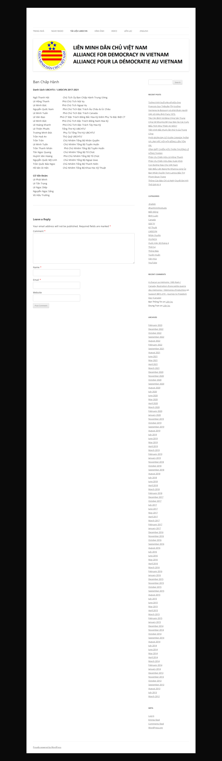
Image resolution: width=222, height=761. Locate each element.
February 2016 (155, 571)
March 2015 (154, 614)
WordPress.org (155, 727)
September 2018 (156, 469)
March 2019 (154, 450)
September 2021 (156, 348)
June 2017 (153, 508)
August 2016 (154, 547)
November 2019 (156, 418)
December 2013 (155, 672)
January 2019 (154, 458)
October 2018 (154, 465)
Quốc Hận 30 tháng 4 (158, 243)
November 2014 (156, 629)
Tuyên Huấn (154, 254)
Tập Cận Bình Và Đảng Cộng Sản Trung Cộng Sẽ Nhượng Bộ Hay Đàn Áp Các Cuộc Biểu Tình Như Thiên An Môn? (168, 122)
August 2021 (154, 352)
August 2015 (154, 594)
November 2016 (156, 536)
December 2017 (155, 497)
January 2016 (154, 575)
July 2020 (152, 391)
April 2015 (153, 610)
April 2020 (153, 403)
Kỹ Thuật (152, 227)
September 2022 (156, 336)
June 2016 (153, 555)
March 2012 (154, 696)
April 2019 (153, 446)
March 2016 (154, 567)
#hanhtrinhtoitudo (157, 207)
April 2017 (153, 516)
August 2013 (154, 688)
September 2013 (156, 684)
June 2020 (153, 395)
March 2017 (154, 520)
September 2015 (156, 590)
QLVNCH (152, 239)
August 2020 (154, 387)
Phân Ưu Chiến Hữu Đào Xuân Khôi (165, 161)
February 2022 (155, 344)
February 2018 (155, 493)
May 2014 (153, 653)
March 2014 (154, 661)
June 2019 (153, 438)
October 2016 (154, 540)
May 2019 (153, 442)
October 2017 (154, 501)
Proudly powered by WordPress (47, 747)
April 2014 (153, 657)
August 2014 (154, 641)
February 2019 (155, 454)
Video (114, 31)
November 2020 (156, 375)
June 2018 (153, 481)
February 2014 (155, 665)
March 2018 (154, 489)
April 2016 (153, 563)
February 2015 (155, 618)
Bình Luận (153, 215)
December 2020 (155, 372)
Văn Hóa (152, 258)
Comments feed (156, 723)
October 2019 (154, 422)
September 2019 (156, 426)
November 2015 (156, 583)
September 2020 (156, 383)
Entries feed (154, 719)
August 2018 (154, 473)
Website (37, 292)
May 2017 (153, 512)
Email (37, 279)
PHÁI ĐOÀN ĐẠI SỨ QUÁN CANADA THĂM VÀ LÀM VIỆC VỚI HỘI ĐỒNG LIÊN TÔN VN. (168, 141)
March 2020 (154, 407)
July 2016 (152, 551)
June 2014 (153, 649)
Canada (152, 219)
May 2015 (153, 606)
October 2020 (154, 379)
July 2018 (152, 477)
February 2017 (155, 524)
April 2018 (153, 485)
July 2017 (152, 504)
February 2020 (155, 411)
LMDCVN (42, 16)
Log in (151, 715)
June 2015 (153, 602)
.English (143, 31)
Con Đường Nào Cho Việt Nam (163, 164)
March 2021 (154, 368)
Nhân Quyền (154, 235)
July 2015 (152, 598)
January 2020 (154, 415)
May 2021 (153, 360)
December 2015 (155, 579)
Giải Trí (151, 223)
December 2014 (155, 626)
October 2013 (154, 680)
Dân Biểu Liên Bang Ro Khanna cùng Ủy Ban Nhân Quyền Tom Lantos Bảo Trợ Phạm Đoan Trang (167, 172)
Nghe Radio (57, 31)
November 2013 (156, 676)
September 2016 (156, 544)
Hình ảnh (99, 31)
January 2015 (154, 622)
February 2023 (155, 325)
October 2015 (154, 586)
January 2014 (154, 669)
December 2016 (155, 532)
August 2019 (154, 430)
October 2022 (154, 332)
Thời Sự (152, 247)
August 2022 (154, 340)
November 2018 (156, 461)
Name (37, 267)
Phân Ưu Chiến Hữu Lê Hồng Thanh (165, 157)
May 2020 (153, 399)
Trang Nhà (38, 31)
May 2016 (153, 559)
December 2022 (155, 329)
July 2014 (152, 645)
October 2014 (154, 633)
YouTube (152, 262)
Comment (39, 231)
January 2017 (154, 528)
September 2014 (156, 637)
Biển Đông (153, 211)
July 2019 (152, 434)
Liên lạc (128, 31)
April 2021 (153, 364)
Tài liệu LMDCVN (78, 31)
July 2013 (152, 692)
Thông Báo (153, 250)
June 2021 (153, 356)
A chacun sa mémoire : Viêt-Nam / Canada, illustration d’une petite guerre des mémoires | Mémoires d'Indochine (167, 286)
